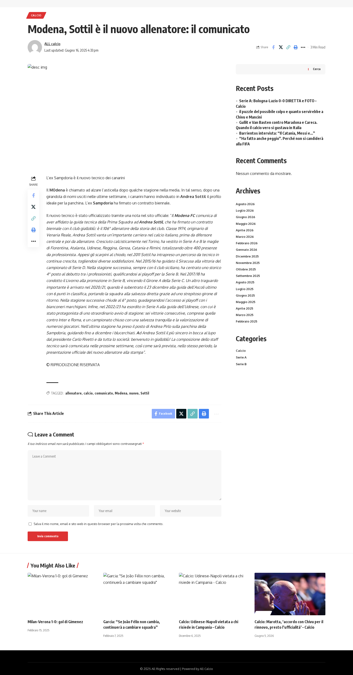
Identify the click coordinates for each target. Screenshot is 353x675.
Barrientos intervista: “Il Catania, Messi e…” (277, 133)
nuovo (134, 393)
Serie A (241, 357)
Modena (121, 393)
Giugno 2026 (245, 217)
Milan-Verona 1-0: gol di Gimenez (55, 621)
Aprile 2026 (245, 230)
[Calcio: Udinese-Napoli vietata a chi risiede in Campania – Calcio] (214, 594)
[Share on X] (280, 47)
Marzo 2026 (245, 237)
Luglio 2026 (245, 210)
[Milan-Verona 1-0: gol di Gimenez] (63, 594)
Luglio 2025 (244, 289)
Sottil (144, 393)
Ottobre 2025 (246, 269)
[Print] (295, 47)
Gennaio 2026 (246, 249)
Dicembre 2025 (247, 256)
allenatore (73, 393)
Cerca (317, 69)
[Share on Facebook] (273, 47)
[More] (303, 47)
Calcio (36, 15)
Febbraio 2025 (246, 321)
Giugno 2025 (245, 295)
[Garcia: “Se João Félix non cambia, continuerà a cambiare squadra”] (138, 594)
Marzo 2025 (244, 315)
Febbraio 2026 (247, 243)
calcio (88, 393)
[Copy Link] (288, 47)
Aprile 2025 (244, 308)
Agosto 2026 (245, 204)
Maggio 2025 (245, 302)
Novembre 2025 (248, 263)
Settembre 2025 (248, 276)
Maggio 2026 (246, 224)
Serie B (241, 364)
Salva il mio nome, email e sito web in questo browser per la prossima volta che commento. (98, 524)
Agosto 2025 (245, 282)
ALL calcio (52, 44)
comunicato (104, 393)
